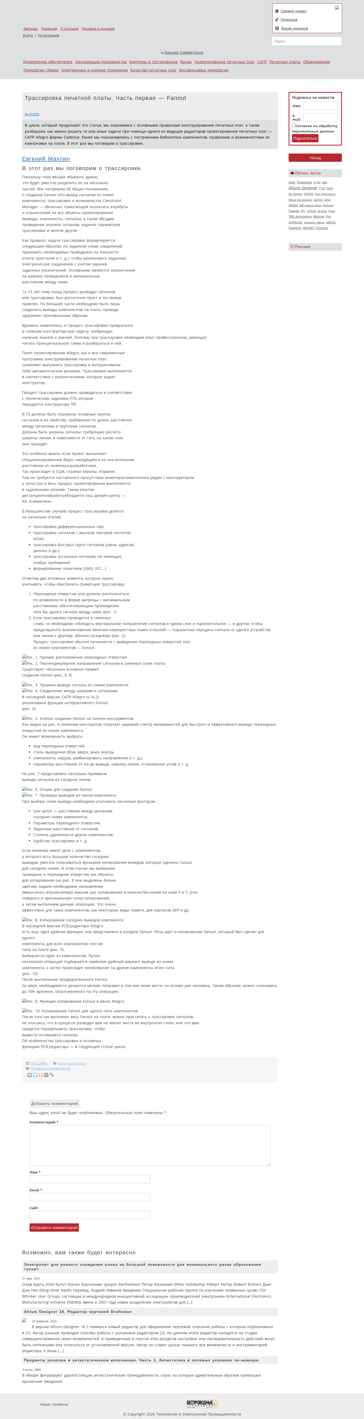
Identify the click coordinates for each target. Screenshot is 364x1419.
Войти (28, 35)
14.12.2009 (39, 1063)
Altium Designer (303, 187)
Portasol (328, 205)
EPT (303, 211)
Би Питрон (295, 194)
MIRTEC (331, 222)
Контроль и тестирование (153, 61)
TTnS (322, 188)
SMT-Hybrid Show (310, 205)
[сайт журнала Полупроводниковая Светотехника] (160, 1404)
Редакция (49, 28)
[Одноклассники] (41, 1074)
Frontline (322, 228)
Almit (327, 199)
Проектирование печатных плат (224, 61)
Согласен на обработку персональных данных (314, 129)
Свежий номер (293, 11)
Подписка (289, 19)
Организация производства (101, 61)
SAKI (324, 182)
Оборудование (316, 61)
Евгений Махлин (46, 158)
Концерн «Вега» (314, 222)
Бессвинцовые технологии (203, 69)
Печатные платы (285, 61)
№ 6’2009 (32, 114)
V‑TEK (317, 182)
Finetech (295, 228)
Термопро (304, 182)
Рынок (186, 61)
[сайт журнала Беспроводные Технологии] (202, 1404)
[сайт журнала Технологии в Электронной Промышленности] (121, 1404)
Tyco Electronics (324, 194)
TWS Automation (300, 216)
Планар (294, 211)
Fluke (331, 211)
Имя (297, 106)
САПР (262, 61)
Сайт (34, 1208)
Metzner (319, 216)
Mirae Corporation (300, 199)
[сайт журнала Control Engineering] (237, 1404)
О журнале (69, 28)
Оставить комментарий (50, 1068)
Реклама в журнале (98, 28)
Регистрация (48, 35)
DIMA (292, 182)
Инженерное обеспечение (47, 61)
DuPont (318, 199)
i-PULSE (311, 211)
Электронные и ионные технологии (94, 69)
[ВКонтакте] (30, 1074)
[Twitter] (35, 1074)
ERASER (293, 205)
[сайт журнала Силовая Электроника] (87, 1404)
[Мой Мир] (46, 1074)
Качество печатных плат (153, 69)
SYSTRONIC (296, 222)
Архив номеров (294, 28)
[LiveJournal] (52, 1074)
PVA (328, 216)
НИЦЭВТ (308, 228)
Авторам (30, 28)
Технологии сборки (41, 69)
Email (36, 1190)
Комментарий (44, 1122)
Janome (322, 211)
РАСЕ (329, 188)
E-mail (296, 118)
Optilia (308, 194)
